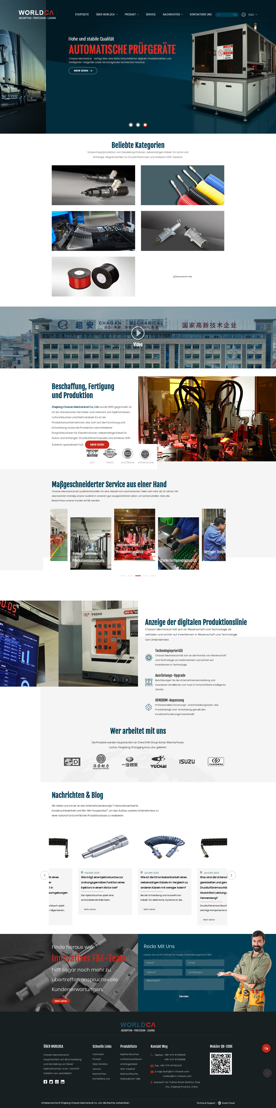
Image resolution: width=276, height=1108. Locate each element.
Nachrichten (171, 14)
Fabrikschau (103, 19)
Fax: (157, 1065)
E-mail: (158, 1071)
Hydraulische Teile (130, 1078)
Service (151, 14)
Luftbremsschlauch (134, 19)
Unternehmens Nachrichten (170, 19)
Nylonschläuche (129, 1073)
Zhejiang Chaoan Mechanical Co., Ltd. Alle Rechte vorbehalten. (95, 1103)
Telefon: (158, 1055)
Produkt (130, 14)
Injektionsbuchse (129, 1054)
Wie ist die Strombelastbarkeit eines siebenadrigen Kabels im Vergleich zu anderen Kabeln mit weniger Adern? (137, 882)
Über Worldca (105, 14)
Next (270, 66)
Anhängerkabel (128, 1064)
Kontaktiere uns (201, 14)
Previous (6, 66)
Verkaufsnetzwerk (155, 19)
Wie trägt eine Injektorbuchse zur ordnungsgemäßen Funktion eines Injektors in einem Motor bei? (76, 882)
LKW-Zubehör (127, 1069)
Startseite (82, 14)
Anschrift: (159, 1082)
